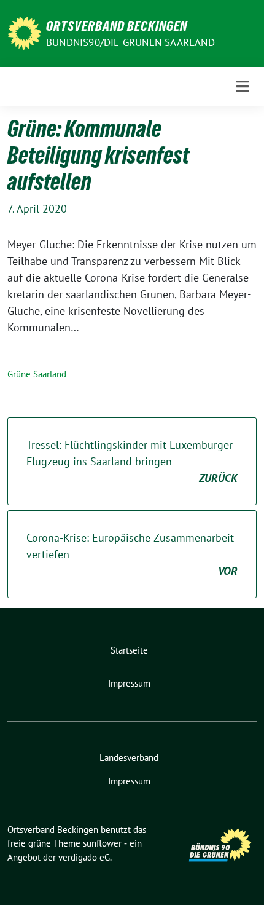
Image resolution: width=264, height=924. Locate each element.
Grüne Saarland (36, 374)
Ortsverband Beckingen (116, 26)
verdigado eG (84, 857)
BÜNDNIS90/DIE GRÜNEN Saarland (130, 42)
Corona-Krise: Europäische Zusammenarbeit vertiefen (132, 554)
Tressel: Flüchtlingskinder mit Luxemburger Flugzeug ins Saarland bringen (132, 461)
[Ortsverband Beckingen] (24, 32)
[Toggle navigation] (242, 86)
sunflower (102, 843)
